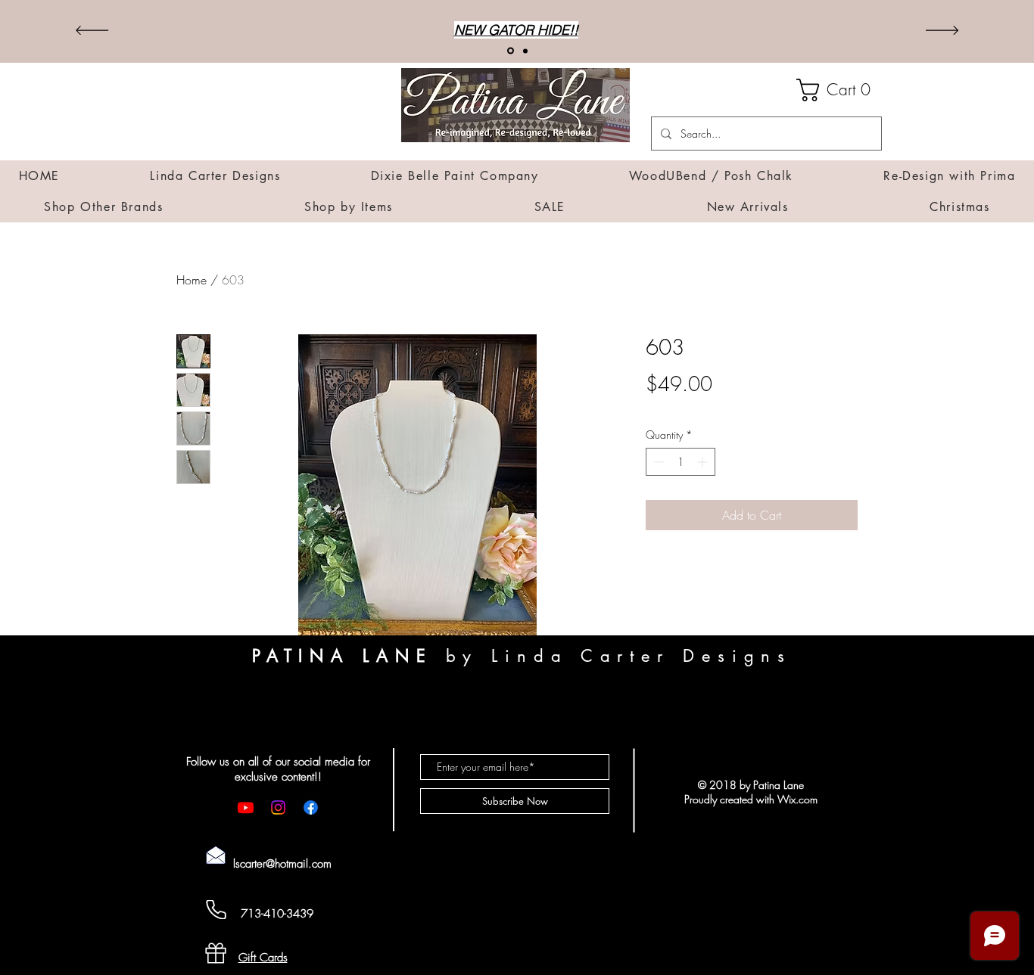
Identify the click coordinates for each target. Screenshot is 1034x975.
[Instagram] (278, 807)
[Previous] (92, 31)
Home (191, 280)
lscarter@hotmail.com (282, 863)
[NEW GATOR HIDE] (510, 51)
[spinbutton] (680, 462)
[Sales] (525, 50)
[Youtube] (245, 807)
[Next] (942, 31)
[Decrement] (657, 462)
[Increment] (703, 462)
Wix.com (797, 799)
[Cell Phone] (215, 909)
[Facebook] (310, 807)
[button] (839, 90)
